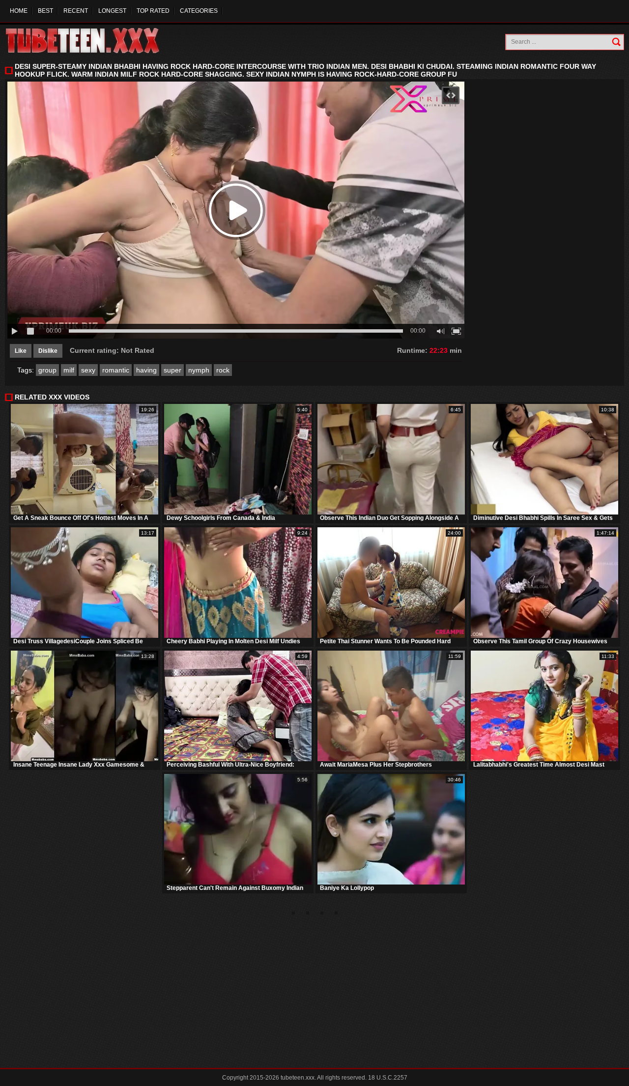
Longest (112, 10)
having (146, 370)
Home (19, 10)
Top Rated (153, 10)
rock (222, 370)
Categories (199, 10)
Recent (75, 10)
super (172, 370)
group (47, 370)
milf (68, 370)
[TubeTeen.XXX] (93, 40)
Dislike (47, 350)
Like (21, 350)
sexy (88, 370)
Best (45, 10)
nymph (198, 370)
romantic (115, 370)
